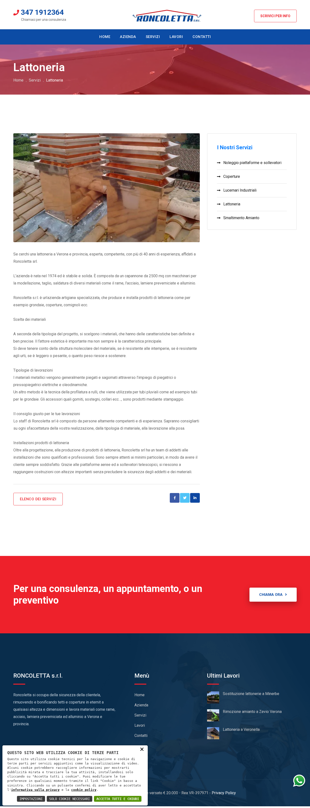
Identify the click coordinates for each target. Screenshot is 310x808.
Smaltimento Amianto (241, 218)
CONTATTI (202, 37)
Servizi (35, 80)
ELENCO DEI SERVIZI (38, 499)
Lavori (139, 725)
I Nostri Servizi (234, 147)
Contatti (140, 735)
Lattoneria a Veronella (241, 729)
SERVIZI (153, 37)
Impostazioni (31, 799)
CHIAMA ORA (271, 594)
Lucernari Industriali (239, 190)
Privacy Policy (224, 793)
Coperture (231, 176)
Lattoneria (231, 204)
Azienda (141, 705)
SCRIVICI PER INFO (275, 16)
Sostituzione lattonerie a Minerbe (251, 693)
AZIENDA (128, 37)
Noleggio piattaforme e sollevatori (252, 162)
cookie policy (83, 790)
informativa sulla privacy (35, 790)
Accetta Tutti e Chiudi (117, 799)
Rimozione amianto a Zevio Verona (252, 711)
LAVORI (176, 37)
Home (18, 80)
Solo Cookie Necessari (69, 799)
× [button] (142, 749)
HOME (104, 37)
